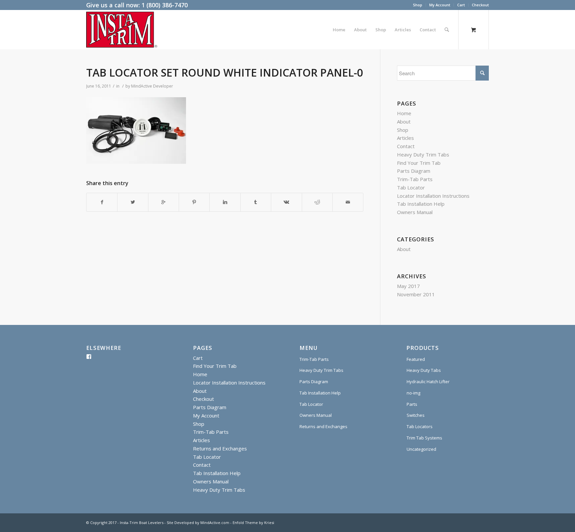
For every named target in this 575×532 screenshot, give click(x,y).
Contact (406, 146)
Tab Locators (420, 426)
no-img (413, 393)
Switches (416, 415)
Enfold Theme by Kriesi (253, 522)
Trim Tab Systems (424, 438)
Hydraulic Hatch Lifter (428, 382)
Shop (417, 4)
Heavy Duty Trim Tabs (423, 154)
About (404, 121)
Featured (416, 359)
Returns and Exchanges (220, 448)
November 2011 (416, 294)
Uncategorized (421, 449)
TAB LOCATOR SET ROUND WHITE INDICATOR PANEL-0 (224, 72)
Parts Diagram (413, 170)
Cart (461, 4)
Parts (412, 404)
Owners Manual (415, 212)
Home (404, 113)
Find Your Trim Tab (419, 162)
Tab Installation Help (421, 203)
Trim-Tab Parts (415, 179)
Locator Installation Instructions (433, 195)
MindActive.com (214, 522)
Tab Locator (411, 187)
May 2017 (408, 286)
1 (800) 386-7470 (164, 5)
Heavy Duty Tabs (424, 370)
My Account (439, 4)
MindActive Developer (152, 86)
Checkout (480, 4)
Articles (405, 137)
